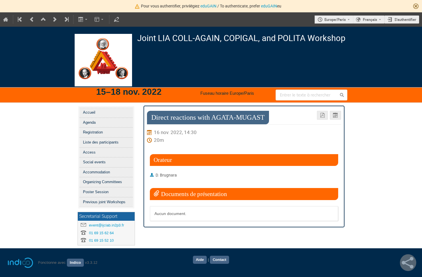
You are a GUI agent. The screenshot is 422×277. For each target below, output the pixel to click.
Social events (94, 162)
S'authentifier (405, 19)
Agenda (89, 122)
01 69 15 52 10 (101, 240)
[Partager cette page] (408, 262)
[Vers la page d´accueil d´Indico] (5, 19)
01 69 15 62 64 (101, 232)
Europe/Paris (335, 19)
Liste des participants (101, 142)
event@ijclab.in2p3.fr (106, 225)
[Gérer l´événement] (116, 19)
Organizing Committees (102, 182)
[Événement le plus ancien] (20, 19)
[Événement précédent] (32, 19)
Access (89, 152)
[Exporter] (83, 19)
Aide (200, 259)
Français (370, 19)
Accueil (89, 112)
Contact (219, 259)
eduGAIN (208, 6)
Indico (75, 262)
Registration (93, 132)
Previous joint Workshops (104, 202)
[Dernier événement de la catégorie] (66, 19)
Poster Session (96, 192)
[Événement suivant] (55, 19)
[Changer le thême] (99, 19)
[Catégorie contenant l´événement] (43, 19)
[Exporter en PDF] (322, 115)
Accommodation (96, 172)
